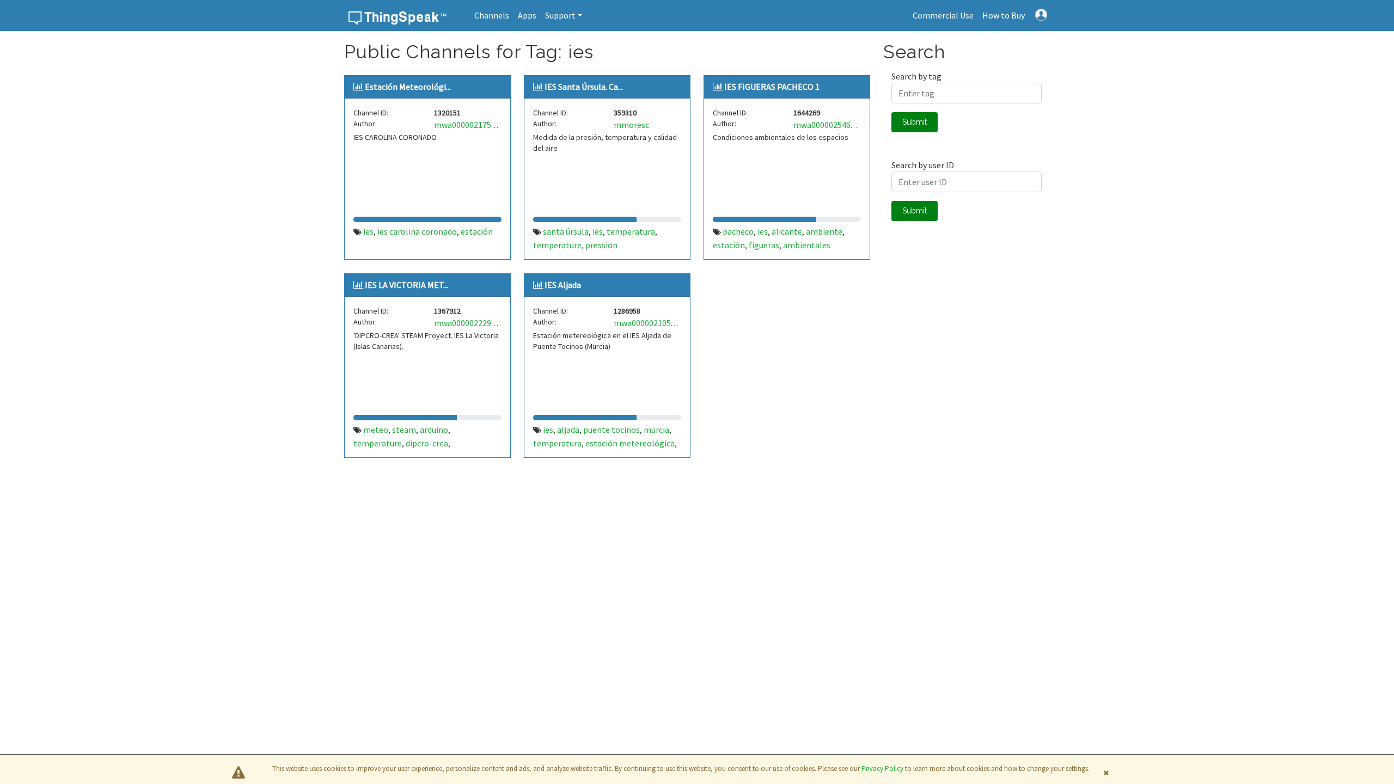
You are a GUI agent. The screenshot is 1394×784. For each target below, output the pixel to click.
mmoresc (631, 124)
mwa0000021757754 (471, 124)
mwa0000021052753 (651, 322)
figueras (764, 245)
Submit (914, 122)
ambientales (806, 245)
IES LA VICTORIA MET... (406, 284)
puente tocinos (611, 429)
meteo (375, 429)
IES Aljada (563, 284)
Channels (491, 15)
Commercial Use (943, 15)
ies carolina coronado (417, 231)
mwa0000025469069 (830, 124)
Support (560, 15)
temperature (557, 245)
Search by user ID (922, 165)
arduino (434, 429)
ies (368, 231)
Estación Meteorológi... (408, 86)
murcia (656, 429)
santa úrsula (566, 231)
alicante (787, 231)
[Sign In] (1041, 13)
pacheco (738, 231)
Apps (527, 15)
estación (477, 231)
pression (601, 245)
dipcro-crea (427, 443)
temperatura (631, 231)
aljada (568, 429)
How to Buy (1003, 15)
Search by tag (916, 76)
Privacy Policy (882, 768)
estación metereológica (630, 443)
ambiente (824, 231)
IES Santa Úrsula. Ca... (584, 86)
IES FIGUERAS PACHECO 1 (772, 86)
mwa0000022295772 (471, 322)
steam (404, 429)
